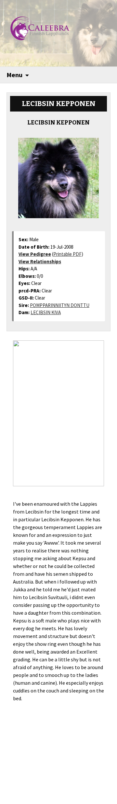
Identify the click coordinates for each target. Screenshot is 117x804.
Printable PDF (67, 254)
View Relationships (40, 261)
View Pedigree (35, 254)
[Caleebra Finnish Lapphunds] (35, 27)
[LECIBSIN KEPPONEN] (58, 175)
